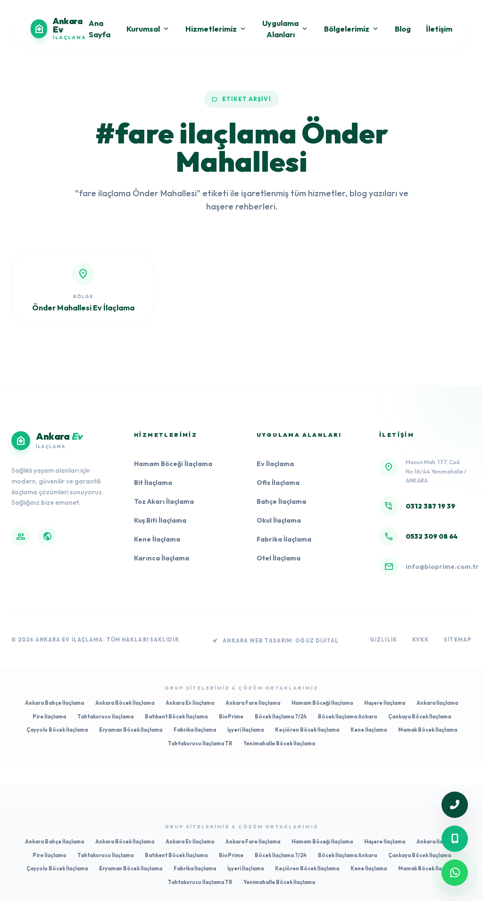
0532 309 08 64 (432, 536)
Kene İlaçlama (157, 539)
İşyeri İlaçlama (245, 729)
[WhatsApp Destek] (454, 872)
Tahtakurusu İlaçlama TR (200, 743)
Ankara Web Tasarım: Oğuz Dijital (281, 640)
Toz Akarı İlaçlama (164, 501)
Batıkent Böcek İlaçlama (176, 716)
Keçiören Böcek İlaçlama (307, 729)
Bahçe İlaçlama (281, 501)
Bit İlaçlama (153, 482)
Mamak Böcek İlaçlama (427, 729)
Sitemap (458, 639)
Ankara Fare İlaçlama (252, 703)
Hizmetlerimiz (216, 29)
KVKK (420, 639)
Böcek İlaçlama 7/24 (281, 716)
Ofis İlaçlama (278, 482)
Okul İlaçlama (279, 520)
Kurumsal (148, 29)
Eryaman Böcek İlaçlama (130, 729)
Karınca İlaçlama (161, 558)
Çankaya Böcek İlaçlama (419, 716)
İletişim (439, 28)
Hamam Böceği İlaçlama (173, 463)
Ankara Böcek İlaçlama (124, 703)
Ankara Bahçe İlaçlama (54, 703)
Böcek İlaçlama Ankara (347, 716)
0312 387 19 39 (430, 506)
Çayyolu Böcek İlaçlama (57, 729)
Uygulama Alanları (285, 28)
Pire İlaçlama (49, 716)
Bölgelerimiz (352, 29)
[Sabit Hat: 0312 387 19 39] (454, 805)
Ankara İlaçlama (437, 703)
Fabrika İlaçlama (284, 539)
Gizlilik (383, 639)
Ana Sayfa (99, 28)
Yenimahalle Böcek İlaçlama (279, 743)
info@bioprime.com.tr (442, 566)
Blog (403, 28)
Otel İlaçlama (278, 558)
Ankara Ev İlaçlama (190, 703)
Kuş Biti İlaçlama (160, 520)
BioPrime (231, 716)
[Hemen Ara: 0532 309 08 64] (454, 839)
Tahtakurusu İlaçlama (105, 716)
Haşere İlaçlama (384, 703)
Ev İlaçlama (275, 463)
